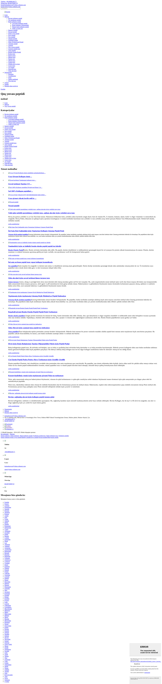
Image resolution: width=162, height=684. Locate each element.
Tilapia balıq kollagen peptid (20, 27)
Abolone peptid (12, 44)
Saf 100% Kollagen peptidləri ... (20, 191)
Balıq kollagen (14, 436)
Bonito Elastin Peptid (14, 52)
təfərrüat (16, 224)
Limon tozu (11, 62)
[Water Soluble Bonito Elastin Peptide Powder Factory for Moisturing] (29, 242)
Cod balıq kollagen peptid (19, 23)
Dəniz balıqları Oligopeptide (20, 25)
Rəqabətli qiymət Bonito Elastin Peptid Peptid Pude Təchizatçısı (32, 312)
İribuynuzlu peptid (52, 437)
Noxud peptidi (12, 32)
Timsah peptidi (12, 38)
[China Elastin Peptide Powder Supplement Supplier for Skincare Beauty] (31, 356)
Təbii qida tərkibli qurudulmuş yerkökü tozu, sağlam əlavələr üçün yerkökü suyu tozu (41, 213)
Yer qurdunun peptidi (14, 20)
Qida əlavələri (12, 71)
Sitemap (12, 434)
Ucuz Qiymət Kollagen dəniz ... (20, 177)
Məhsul (6, 16)
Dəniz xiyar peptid (13, 33)
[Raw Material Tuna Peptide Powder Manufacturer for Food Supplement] (25, 324)
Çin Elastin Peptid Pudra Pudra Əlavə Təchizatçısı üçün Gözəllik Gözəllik (36, 360)
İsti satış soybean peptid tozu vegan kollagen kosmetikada (30, 262)
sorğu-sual (11, 224)
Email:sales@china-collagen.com (10, 6)
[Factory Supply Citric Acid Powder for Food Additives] (25, 274)
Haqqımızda (8, 72)
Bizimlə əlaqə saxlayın (11, 86)
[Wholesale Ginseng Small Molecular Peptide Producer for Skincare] (31, 292)
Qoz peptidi (11, 37)
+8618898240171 (9, 419)
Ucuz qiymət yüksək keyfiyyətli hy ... (22, 198)
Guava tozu (11, 66)
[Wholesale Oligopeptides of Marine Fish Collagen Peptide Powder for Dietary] (32, 340)
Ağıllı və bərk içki (17, 28)
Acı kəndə (11, 67)
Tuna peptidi (12, 50)
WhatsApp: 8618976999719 (9, 3)
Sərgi (9, 77)
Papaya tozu (11, 55)
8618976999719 (9, 421)
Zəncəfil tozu (12, 69)
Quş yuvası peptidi (13, 47)
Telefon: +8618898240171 (9, 1)
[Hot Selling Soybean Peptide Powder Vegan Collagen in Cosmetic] (26, 258)
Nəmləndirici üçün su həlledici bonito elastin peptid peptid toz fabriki (34, 246)
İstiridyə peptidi (12, 30)
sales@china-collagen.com (12, 469)
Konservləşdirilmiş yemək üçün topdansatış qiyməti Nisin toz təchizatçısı (35, 376)
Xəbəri (6, 82)
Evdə (6, 15)
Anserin (10, 45)
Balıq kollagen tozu (52, 436)
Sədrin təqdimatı (13, 79)
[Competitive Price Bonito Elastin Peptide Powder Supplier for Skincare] (28, 308)
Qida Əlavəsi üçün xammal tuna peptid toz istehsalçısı (29, 328)
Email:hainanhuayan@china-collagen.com (13, 5)
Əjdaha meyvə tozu (14, 64)
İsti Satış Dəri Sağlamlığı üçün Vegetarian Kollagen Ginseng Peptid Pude (36, 231)
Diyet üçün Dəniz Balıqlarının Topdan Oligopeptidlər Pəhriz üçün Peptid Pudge (39, 344)
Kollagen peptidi (64, 436)
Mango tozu (11, 57)
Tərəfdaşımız (12, 76)
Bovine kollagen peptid (15, 18)
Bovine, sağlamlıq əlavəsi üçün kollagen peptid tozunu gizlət (31, 397)
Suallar (6, 84)
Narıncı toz (11, 59)
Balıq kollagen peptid (14, 22)
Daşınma (11, 74)
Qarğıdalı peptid (13, 40)
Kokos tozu (11, 54)
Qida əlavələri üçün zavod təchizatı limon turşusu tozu (29, 278)
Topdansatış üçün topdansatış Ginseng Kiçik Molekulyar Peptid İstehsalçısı (37, 296)
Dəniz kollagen (5, 436)
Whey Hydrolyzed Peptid (15, 42)
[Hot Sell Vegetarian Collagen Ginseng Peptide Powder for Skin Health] (30, 227)
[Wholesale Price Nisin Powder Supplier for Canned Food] (30, 372)
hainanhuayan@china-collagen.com (15, 416)
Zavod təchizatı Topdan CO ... (20, 184)
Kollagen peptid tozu (39, 436)
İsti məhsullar (5, 434)
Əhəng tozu (11, 60)
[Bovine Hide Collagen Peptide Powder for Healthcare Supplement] (27, 393)
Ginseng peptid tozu (14, 49)
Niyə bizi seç (12, 81)
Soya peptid (11, 35)
